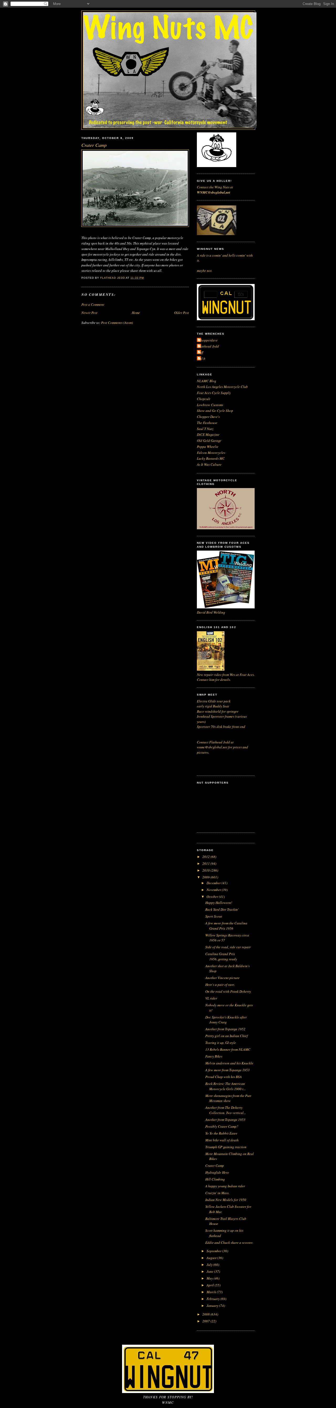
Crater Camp (214, 1165)
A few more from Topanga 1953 (227, 1070)
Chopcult (203, 398)
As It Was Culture (209, 464)
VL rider (211, 998)
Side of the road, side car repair (228, 947)
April (211, 1285)
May (210, 1278)
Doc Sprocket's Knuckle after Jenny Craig (226, 1020)
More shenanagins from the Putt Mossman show (228, 1098)
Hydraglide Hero (217, 1172)
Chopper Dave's (208, 416)
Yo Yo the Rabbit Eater (221, 1133)
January (213, 1305)
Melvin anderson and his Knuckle (229, 1063)
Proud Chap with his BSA (223, 1076)
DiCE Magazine (208, 434)
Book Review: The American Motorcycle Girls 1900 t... (225, 1086)
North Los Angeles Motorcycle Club (222, 386)
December (214, 883)
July (210, 1264)
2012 (206, 856)
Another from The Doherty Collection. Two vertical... (225, 1110)
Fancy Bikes (213, 1056)
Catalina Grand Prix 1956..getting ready (221, 956)
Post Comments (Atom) (117, 322)
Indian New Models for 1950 (225, 1199)
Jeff (200, 352)
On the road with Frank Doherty (228, 991)
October (213, 896)
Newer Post (89, 312)
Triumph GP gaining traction (225, 1147)
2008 (206, 1314)
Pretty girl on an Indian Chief (226, 1035)
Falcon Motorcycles (211, 452)
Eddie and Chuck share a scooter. (229, 1242)
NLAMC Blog (206, 381)
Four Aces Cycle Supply (214, 392)
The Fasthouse (207, 422)
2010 (206, 870)
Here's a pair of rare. (220, 984)
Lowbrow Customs (210, 404)
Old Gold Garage (209, 440)
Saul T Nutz (205, 428)
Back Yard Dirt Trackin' (222, 909)
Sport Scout (213, 916)
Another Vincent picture (222, 977)
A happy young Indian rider (225, 1186)
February (213, 1298)
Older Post (181, 312)
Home (136, 312)
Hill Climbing (215, 1179)
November (214, 889)
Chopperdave (208, 340)
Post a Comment (92, 304)
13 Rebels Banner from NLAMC (227, 1049)
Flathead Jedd (208, 346)
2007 (206, 1321)
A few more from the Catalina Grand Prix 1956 (226, 926)
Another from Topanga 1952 (225, 1029)
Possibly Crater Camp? (221, 1126)
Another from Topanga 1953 (225, 1119)
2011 (206, 863)
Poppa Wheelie (207, 446)
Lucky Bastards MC (211, 458)
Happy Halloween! (218, 902)
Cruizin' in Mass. (217, 1192)
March (212, 1292)
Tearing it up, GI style (220, 1042)
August (212, 1257)
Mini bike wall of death (222, 1140)
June (210, 1271)
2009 (206, 877)
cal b (201, 358)
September (214, 1251)
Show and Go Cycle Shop (215, 410)
